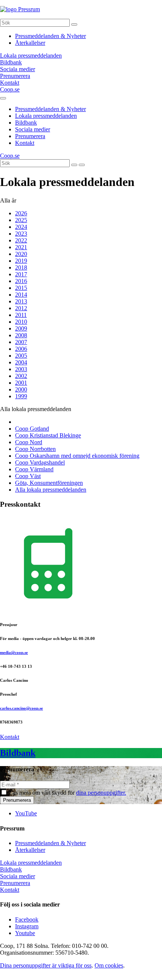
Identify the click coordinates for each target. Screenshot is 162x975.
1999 (21, 396)
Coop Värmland (34, 469)
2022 (21, 240)
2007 (21, 342)
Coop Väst (28, 476)
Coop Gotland (32, 428)
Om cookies (109, 965)
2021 (21, 247)
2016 (21, 281)
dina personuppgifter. (101, 792)
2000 (21, 389)
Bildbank (26, 122)
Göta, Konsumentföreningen (49, 483)
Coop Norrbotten (35, 449)
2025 (21, 220)
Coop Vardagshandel (40, 462)
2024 (21, 227)
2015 (21, 288)
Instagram (26, 926)
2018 (21, 267)
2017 (21, 274)
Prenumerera (30, 136)
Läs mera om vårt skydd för (67, 792)
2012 (21, 308)
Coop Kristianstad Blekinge (48, 435)
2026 (21, 213)
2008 (21, 335)
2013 (21, 301)
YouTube (26, 813)
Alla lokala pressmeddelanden (50, 489)
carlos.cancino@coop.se (21, 708)
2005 (21, 355)
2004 (21, 362)
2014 (21, 294)
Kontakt (24, 143)
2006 (21, 349)
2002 (21, 376)
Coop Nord (28, 442)
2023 (21, 233)
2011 (21, 315)
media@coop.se (14, 652)
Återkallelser (30, 43)
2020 (21, 254)
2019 (21, 260)
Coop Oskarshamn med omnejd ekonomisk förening (77, 455)
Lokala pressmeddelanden (46, 116)
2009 (21, 328)
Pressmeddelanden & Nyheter (50, 36)
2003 (21, 369)
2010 (21, 321)
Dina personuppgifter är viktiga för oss (46, 965)
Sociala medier (32, 129)
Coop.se (10, 89)
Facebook (26, 919)
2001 (21, 382)
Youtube (25, 933)
